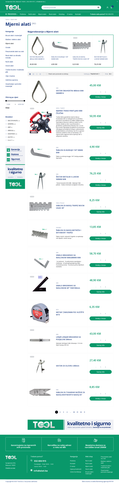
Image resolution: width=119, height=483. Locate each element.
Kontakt (72, 463)
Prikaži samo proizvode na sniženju (58, 74)
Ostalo (7, 47)
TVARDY (62, 108)
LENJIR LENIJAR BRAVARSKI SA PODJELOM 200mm (68, 338)
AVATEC (11, 137)
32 (81, 412)
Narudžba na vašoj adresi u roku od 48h (59, 446)
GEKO (57, 108)
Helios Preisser (60, 203)
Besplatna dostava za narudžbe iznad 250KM (95, 446)
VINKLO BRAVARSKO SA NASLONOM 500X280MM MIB (68, 256)
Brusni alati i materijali (13, 35)
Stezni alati (9, 66)
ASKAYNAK (12, 134)
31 (77, 412)
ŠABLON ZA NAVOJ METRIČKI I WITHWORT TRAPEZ (68, 231)
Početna (72, 461)
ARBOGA (11, 130)
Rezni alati (88, 461)
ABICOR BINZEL (14, 121)
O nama (72, 466)
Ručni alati (9, 62)
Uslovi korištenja (75, 472)
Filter (7, 108)
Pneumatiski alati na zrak (14, 51)
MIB (57, 88)
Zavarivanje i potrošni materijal (107, 471)
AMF (10, 127)
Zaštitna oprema (11, 80)
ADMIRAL (12, 124)
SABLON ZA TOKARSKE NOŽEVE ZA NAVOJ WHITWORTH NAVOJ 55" (70, 393)
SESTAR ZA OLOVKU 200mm (67, 366)
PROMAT (58, 227)
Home (7, 19)
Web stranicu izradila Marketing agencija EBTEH (98, 481)
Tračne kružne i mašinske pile (106, 466)
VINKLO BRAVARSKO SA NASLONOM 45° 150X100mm (68, 286)
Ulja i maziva (10, 76)
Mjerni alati (9, 43)
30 (74, 412)
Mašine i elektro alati (13, 39)
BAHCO (11, 140)
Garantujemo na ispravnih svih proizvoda (23, 446)
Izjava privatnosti (75, 469)
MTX (57, 309)
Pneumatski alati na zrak (106, 457)
